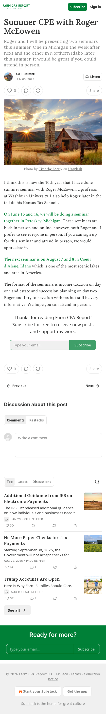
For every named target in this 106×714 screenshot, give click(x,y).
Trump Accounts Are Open (32, 579)
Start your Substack (40, 691)
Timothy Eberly (50, 168)
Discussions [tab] (42, 482)
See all (14, 610)
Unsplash (75, 168)
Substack (28, 703)
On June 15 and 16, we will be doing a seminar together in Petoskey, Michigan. (46, 217)
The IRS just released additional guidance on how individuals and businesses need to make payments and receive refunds (40, 510)
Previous (19, 386)
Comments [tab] (15, 420)
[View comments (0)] (26, 90)
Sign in (95, 7)
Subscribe (77, 7)
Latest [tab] (23, 482)
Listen (95, 77)
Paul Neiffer (25, 74)
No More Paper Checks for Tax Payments (35, 540)
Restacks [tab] (36, 420)
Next (90, 386)
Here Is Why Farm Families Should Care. (38, 585)
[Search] (97, 482)
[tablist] (25, 420)
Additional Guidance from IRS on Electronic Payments (38, 498)
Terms (76, 674)
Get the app (77, 691)
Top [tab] (10, 482)
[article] (53, 510)
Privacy (62, 674)
